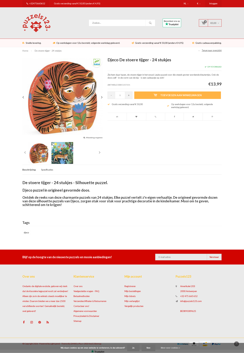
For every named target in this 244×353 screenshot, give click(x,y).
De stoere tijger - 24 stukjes (48, 50)
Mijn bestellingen (132, 291)
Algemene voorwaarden (85, 311)
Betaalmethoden (82, 296)
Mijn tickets (130, 296)
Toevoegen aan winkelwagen (181, 95)
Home (25, 50)
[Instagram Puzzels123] (31, 322)
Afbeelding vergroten (94, 138)
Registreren (130, 286)
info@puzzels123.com (191, 301)
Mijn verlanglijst (132, 301)
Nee (148, 348)
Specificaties (47, 169)
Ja (133, 348)
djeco (26, 232)
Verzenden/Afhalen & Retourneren (90, 301)
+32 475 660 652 (189, 296)
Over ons (78, 286)
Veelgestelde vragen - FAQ (86, 291)
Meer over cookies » (170, 348)
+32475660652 (37, 3)
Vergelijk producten (133, 306)
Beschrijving (29, 169)
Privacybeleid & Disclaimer (86, 316)
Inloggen (213, 3)
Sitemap (77, 321)
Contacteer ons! (81, 306)
